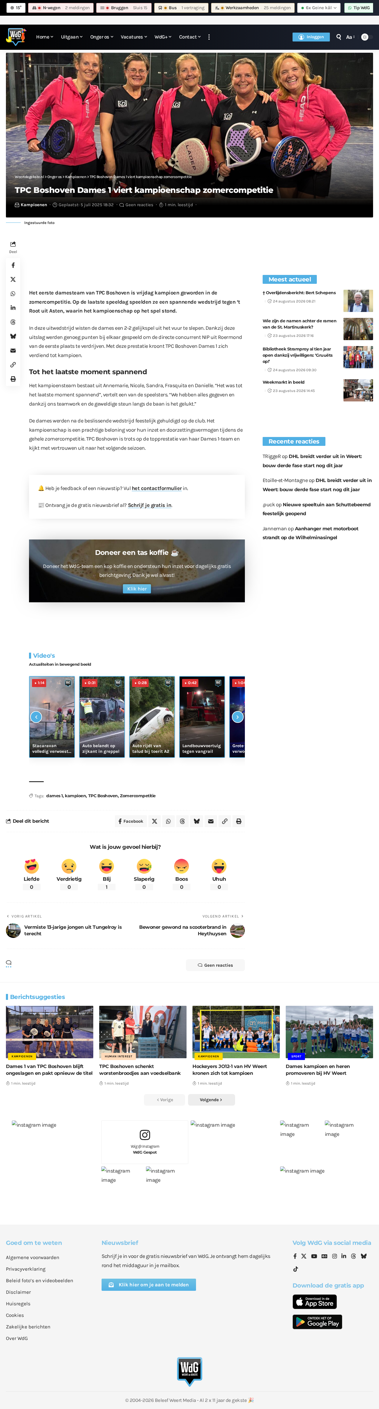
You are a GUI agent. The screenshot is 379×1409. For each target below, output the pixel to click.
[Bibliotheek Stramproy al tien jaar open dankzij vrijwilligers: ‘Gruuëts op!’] (358, 357)
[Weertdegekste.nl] (16, 37)
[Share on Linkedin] (13, 308)
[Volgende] (238, 717)
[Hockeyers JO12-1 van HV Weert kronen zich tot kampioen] (236, 1032)
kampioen (75, 795)
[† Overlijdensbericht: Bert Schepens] (358, 301)
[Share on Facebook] (13, 265)
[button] (209, 37)
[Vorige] (36, 717)
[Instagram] (334, 1257)
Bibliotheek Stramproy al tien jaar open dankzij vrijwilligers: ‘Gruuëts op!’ (298, 355)
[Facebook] (295, 1257)
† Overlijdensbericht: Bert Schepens (299, 292)
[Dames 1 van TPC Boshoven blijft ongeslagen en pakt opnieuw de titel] (49, 1032)
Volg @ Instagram (145, 1149)
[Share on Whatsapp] (13, 293)
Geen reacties (139, 204)
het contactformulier (157, 488)
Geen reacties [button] (218, 965)
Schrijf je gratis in (149, 505)
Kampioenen (34, 204)
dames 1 (54, 795)
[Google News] (324, 1257)
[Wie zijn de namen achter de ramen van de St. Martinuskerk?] (358, 329)
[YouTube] (314, 1257)
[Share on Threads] (13, 322)
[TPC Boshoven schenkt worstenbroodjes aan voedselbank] (143, 1032)
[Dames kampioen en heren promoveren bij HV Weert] (329, 1032)
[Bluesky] (363, 1257)
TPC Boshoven (103, 795)
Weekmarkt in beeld (284, 382)
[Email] (13, 350)
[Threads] (353, 1257)
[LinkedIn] (344, 1257)
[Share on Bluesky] (13, 336)
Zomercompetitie (138, 795)
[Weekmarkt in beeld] (358, 390)
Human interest (118, 1056)
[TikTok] (296, 1269)
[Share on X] (13, 279)
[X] (303, 1257)
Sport (296, 1056)
